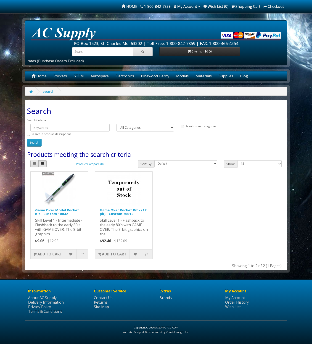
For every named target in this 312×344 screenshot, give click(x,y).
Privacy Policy (39, 306)
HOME (131, 6)
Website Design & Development (142, 332)
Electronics (125, 76)
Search (48, 91)
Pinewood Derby (155, 76)
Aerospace (100, 76)
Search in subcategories (200, 126)
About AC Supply (42, 297)
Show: (230, 164)
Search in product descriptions (51, 134)
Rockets (60, 76)
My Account (235, 297)
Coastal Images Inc (177, 332)
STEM (79, 76)
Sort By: (146, 164)
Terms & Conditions (45, 311)
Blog (244, 76)
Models (182, 76)
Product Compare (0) (89, 164)
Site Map (101, 306)
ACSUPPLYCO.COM (166, 327)
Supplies (226, 76)
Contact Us (103, 297)
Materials (204, 76)
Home (41, 76)
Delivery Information (46, 302)
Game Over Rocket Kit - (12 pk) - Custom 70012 (123, 212)
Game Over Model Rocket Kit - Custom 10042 (57, 212)
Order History (237, 302)
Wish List (233, 306)
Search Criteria (36, 120)
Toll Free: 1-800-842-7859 (171, 43)
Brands (165, 297)
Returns (101, 302)
